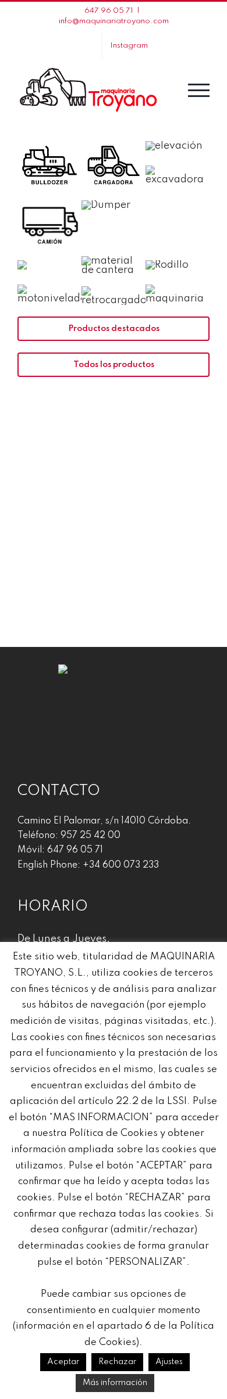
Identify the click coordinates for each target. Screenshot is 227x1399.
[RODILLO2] (167, 265)
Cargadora (62, 548)
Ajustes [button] (169, 1362)
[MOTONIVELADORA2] (49, 289)
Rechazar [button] (117, 1362)
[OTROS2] (178, 289)
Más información (115, 1383)
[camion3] (49, 201)
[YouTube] (113, 714)
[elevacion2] (174, 146)
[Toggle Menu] (199, 90)
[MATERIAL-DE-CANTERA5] (113, 261)
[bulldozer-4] (49, 141)
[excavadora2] (178, 170)
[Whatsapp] (154, 714)
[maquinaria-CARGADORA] (113, 141)
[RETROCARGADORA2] (113, 291)
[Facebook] (73, 714)
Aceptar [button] (63, 1362)
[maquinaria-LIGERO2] (22, 265)
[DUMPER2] (105, 205)
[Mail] (134, 714)
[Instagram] (93, 714)
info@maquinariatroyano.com (114, 21)
